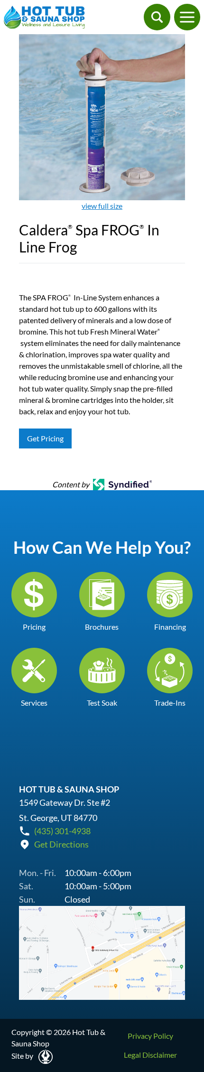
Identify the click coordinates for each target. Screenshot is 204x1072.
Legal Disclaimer (150, 1054)
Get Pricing (45, 438)
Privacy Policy (150, 1035)
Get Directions (61, 844)
